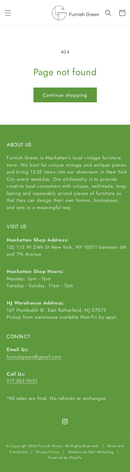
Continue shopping (65, 95)
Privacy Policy (47, 451)
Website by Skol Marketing (91, 451)
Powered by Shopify (65, 457)
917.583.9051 (22, 381)
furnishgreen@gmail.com (34, 356)
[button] (8, 13)
